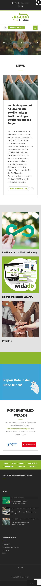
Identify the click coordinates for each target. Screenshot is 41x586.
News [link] (14, 463)
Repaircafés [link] (9, 466)
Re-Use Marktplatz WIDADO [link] (17, 297)
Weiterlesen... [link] (17, 188)
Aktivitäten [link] (33, 463)
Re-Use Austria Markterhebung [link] (19, 252)
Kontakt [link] (32, 466)
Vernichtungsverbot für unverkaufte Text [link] (20, 523)
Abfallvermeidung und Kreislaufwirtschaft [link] (19, 502)
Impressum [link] (6, 544)
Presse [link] (21, 463)
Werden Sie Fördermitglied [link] (18, 428)
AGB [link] (4, 553)
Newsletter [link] (16, 27)
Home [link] (6, 463)
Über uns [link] (21, 466)
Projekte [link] (7, 341)
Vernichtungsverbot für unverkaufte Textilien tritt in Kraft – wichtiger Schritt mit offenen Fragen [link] (20, 114)
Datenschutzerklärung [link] (10, 547)
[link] (38, 2)
